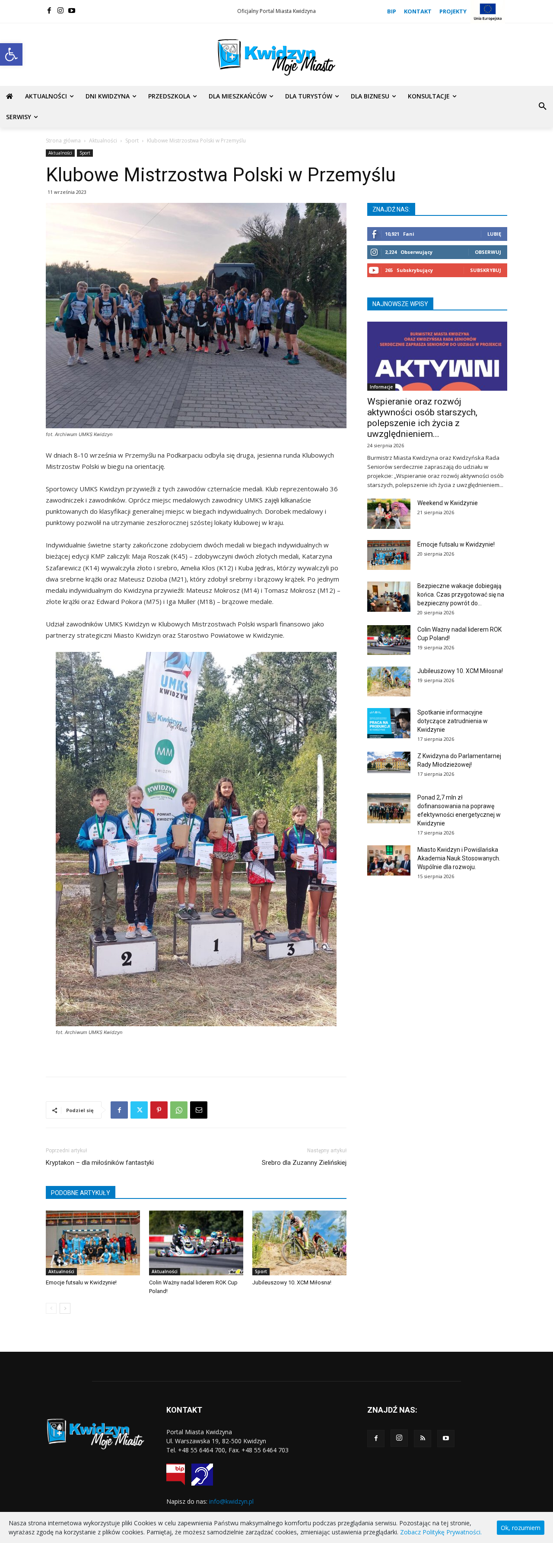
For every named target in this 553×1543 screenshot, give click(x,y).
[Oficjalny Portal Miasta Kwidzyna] (276, 57)
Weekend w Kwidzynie (447, 503)
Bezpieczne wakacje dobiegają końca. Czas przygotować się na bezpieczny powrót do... (460, 594)
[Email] (198, 1110)
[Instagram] (60, 10)
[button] (11, 54)
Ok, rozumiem (520, 1528)
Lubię (494, 234)
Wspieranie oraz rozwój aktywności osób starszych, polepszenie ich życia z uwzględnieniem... (422, 417)
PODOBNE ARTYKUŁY (80, 1192)
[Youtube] (71, 10)
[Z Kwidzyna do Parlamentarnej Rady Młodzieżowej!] (388, 762)
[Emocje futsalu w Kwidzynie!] (93, 1243)
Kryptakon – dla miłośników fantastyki (100, 1163)
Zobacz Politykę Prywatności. (441, 1532)
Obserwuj (488, 252)
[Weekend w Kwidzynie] (388, 514)
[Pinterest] (159, 1110)
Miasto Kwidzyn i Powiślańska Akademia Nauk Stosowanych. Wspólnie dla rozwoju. (458, 858)
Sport (132, 140)
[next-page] (65, 1308)
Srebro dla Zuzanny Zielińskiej (304, 1163)
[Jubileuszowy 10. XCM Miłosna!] (299, 1243)
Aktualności (103, 140)
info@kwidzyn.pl (231, 1501)
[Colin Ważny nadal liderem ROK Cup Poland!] (196, 1243)
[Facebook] (49, 10)
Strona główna (63, 140)
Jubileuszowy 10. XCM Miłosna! (291, 1282)
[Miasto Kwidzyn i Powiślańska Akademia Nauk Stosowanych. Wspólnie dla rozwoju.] (388, 860)
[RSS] (422, 1438)
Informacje (381, 387)
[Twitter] (139, 1110)
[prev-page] (51, 1308)
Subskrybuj (485, 270)
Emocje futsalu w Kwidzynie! (81, 1282)
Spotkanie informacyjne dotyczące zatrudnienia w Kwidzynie (452, 721)
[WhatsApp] (179, 1110)
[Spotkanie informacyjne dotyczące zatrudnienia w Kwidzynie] (388, 723)
